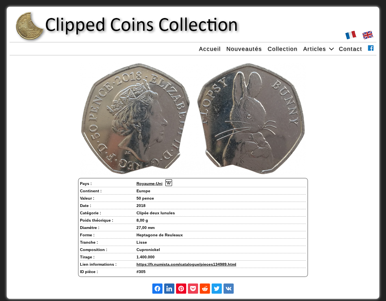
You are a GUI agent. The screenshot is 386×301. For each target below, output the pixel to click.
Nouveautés (244, 49)
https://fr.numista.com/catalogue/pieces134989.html (186, 264)
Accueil (210, 49)
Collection (283, 49)
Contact (350, 49)
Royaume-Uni (149, 183)
